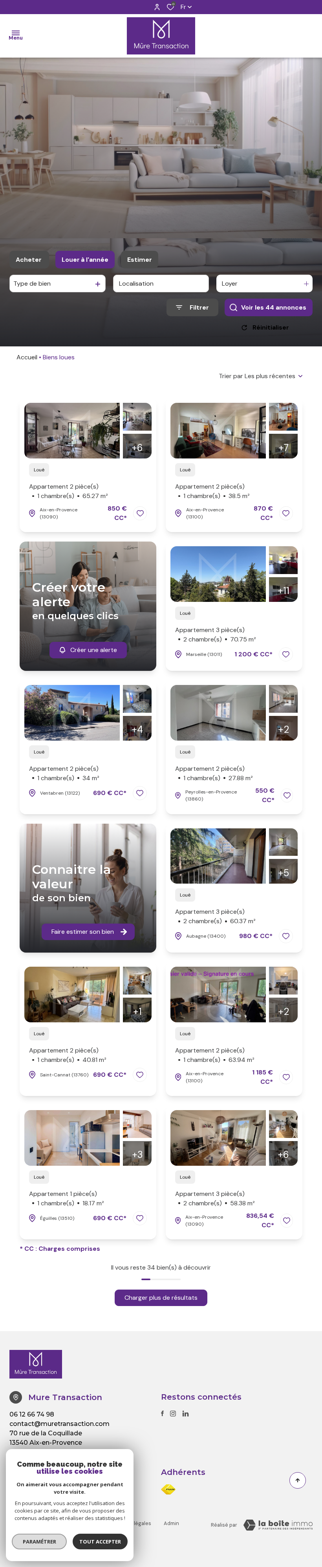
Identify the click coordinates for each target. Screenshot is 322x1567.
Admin (171, 1523)
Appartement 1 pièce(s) (66, 1198)
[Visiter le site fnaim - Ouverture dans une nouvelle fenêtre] (168, 1489)
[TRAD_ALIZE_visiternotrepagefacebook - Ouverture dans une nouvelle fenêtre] (162, 1413)
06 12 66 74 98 (31, 1414)
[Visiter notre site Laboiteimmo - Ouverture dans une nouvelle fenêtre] (278, 1525)
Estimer (139, 259)
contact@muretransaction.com (59, 1424)
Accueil (26, 357)
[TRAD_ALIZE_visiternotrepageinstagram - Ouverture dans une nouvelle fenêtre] (173, 1414)
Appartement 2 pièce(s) (68, 491)
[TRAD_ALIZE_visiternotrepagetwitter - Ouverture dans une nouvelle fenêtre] (185, 1414)
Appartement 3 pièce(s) (215, 634)
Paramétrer (39, 1541)
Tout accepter (100, 1541)
